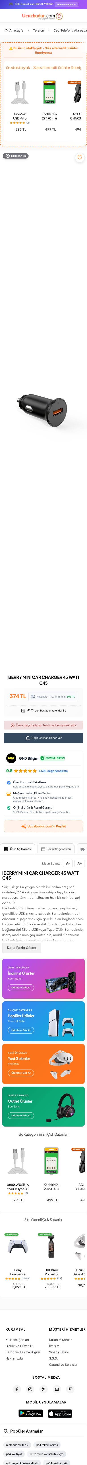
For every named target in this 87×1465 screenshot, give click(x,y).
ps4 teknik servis (47, 1445)
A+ (79, 863)
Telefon (38, 30)
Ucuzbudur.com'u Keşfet (46, 826)
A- (68, 863)
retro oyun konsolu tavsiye (46, 1454)
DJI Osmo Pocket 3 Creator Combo (51, 1276)
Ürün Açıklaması (20, 849)
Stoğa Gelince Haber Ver (46, 737)
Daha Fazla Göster (22, 948)
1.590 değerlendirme (53, 771)
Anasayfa (16, 30)
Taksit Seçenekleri (59, 849)
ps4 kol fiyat (14, 1454)
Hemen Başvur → (66, 4)
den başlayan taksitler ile (46, 710)
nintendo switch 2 (17, 1445)
